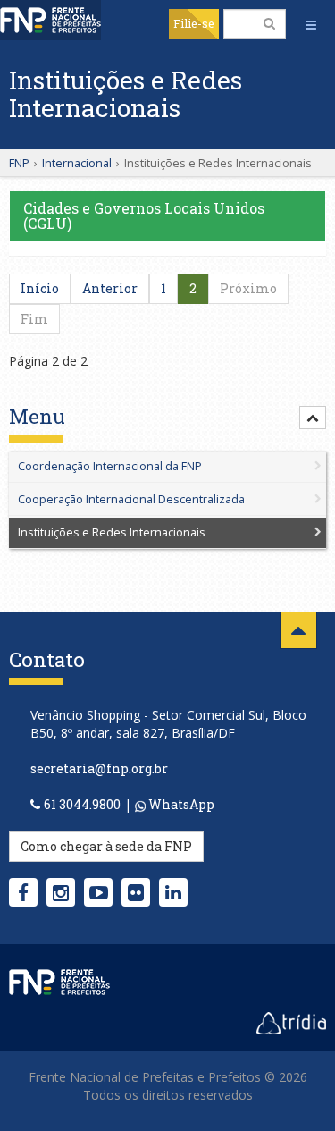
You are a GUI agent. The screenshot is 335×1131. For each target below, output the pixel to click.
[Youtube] (98, 892)
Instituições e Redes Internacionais (111, 532)
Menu (37, 417)
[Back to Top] (298, 630)
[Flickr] (136, 892)
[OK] (269, 23)
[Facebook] (23, 892)
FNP (19, 163)
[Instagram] (61, 892)
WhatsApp (180, 804)
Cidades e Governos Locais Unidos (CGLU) (143, 215)
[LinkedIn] (173, 892)
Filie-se (193, 23)
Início (40, 288)
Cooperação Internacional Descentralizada (131, 499)
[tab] (167, 477)
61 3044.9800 (82, 804)
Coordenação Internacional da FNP (110, 466)
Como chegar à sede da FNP (106, 846)
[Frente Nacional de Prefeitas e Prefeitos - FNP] (59, 981)
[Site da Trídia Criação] (291, 1022)
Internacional (77, 163)
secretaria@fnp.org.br (99, 768)
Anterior (110, 288)
